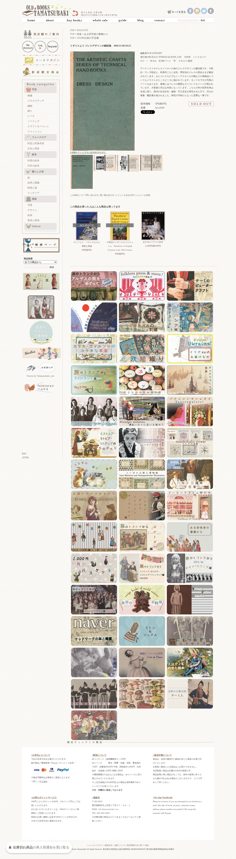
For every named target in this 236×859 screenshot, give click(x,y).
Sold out (36, 226)
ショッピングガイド (95, 845)
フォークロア (39, 137)
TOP (72, 30)
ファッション (34, 131)
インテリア (33, 193)
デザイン (32, 210)
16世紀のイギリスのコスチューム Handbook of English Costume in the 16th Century (120, 246)
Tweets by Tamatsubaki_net (40, 375)
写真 (29, 205)
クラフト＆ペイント (38, 126)
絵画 (29, 215)
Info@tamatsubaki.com (108, 809)
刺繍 (29, 95)
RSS (24, 453)
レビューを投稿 (143, 195)
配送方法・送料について (115, 845)
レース (31, 116)
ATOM (25, 457)
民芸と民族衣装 (35, 143)
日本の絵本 (33, 165)
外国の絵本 (33, 160)
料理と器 (32, 187)
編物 (29, 105)
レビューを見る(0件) (125, 195)
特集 (79, 34)
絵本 (34, 154)
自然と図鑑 (33, 182)
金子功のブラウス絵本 (153, 242)
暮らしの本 (38, 171)
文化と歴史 (33, 148)
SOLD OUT (82, 30)
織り (29, 110)
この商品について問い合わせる (84, 195)
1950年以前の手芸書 (88, 38)
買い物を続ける (107, 195)
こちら (44, 781)
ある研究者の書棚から (96, 34)
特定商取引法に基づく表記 (138, 845)
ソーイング (33, 121)
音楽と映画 (33, 220)
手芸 (34, 89)
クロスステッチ (35, 100)
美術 (34, 198)
